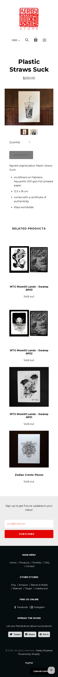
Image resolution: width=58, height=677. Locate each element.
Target (28, 588)
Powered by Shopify (29, 654)
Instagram (39, 607)
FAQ (47, 562)
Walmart (17, 588)
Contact (30, 566)
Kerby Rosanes (44, 650)
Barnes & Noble (39, 585)
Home (13, 562)
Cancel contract (42, 671)
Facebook (22, 607)
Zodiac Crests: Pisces (29, 474)
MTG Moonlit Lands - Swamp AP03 (29, 288)
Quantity (14, 142)
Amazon (23, 585)
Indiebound (41, 588)
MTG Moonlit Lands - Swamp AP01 (29, 416)
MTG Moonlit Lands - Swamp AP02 (29, 352)
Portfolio (37, 562)
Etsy (13, 585)
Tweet (17, 634)
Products (24, 562)
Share (32, 634)
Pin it (45, 634)
